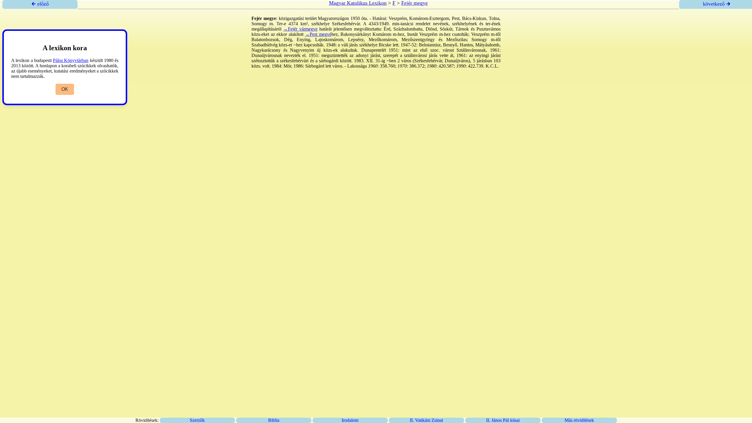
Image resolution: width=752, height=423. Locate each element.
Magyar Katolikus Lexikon (358, 3)
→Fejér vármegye (300, 28)
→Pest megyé (318, 34)
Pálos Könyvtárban (70, 60)
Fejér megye (414, 3)
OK (64, 89)
